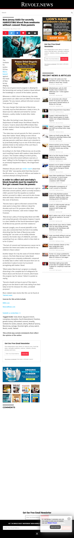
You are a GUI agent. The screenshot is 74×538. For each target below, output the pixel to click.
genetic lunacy (8, 321)
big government (28, 317)
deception (14, 319)
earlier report (27, 169)
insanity (31, 321)
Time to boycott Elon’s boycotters (59, 110)
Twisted (15, 328)
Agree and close (55, 527)
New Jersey (7, 326)
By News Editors (60, 112)
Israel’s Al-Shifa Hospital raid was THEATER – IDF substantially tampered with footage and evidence (59, 207)
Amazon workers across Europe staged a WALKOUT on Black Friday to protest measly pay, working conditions (60, 147)
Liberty (25, 324)
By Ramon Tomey (60, 241)
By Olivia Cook (59, 152)
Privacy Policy (52, 523)
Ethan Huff (16, 29)
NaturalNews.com (9, 307)
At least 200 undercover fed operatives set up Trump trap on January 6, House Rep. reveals (59, 80)
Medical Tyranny (34, 324)
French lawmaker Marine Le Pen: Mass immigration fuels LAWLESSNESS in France (59, 246)
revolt (10, 328)
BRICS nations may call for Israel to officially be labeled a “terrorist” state (60, 217)
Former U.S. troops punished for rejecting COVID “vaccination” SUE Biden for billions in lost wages (59, 255)
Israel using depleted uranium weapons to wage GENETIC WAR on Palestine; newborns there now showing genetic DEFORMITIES (60, 196)
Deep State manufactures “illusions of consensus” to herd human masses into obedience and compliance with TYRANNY (60, 178)
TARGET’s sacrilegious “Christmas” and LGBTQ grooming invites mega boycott (59, 128)
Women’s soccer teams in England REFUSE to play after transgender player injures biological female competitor (59, 167)
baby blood (18, 317)
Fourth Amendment (26, 319)
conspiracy (6, 319)
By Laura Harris (59, 122)
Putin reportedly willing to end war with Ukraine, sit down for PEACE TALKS (60, 237)
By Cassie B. (58, 270)
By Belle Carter (59, 106)
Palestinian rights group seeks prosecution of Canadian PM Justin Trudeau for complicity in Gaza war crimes (59, 265)
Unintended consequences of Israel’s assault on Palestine (58, 187)
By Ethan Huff (59, 84)
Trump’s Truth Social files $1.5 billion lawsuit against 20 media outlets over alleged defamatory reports (59, 118)
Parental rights (23, 326)
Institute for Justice (9, 324)
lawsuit (19, 324)
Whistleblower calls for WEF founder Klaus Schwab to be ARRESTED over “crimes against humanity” (59, 90)
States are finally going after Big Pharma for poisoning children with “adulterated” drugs (60, 137)
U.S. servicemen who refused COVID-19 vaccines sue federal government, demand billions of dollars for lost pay (59, 101)
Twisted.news (7, 295)
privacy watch (34, 326)
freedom (37, 319)
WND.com (6, 303)
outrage (14, 326)
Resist (5, 328)
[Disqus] (21, 434)
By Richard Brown (60, 250)
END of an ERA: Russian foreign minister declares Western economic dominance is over (58, 157)
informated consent (21, 321)
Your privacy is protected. (11, 359)
